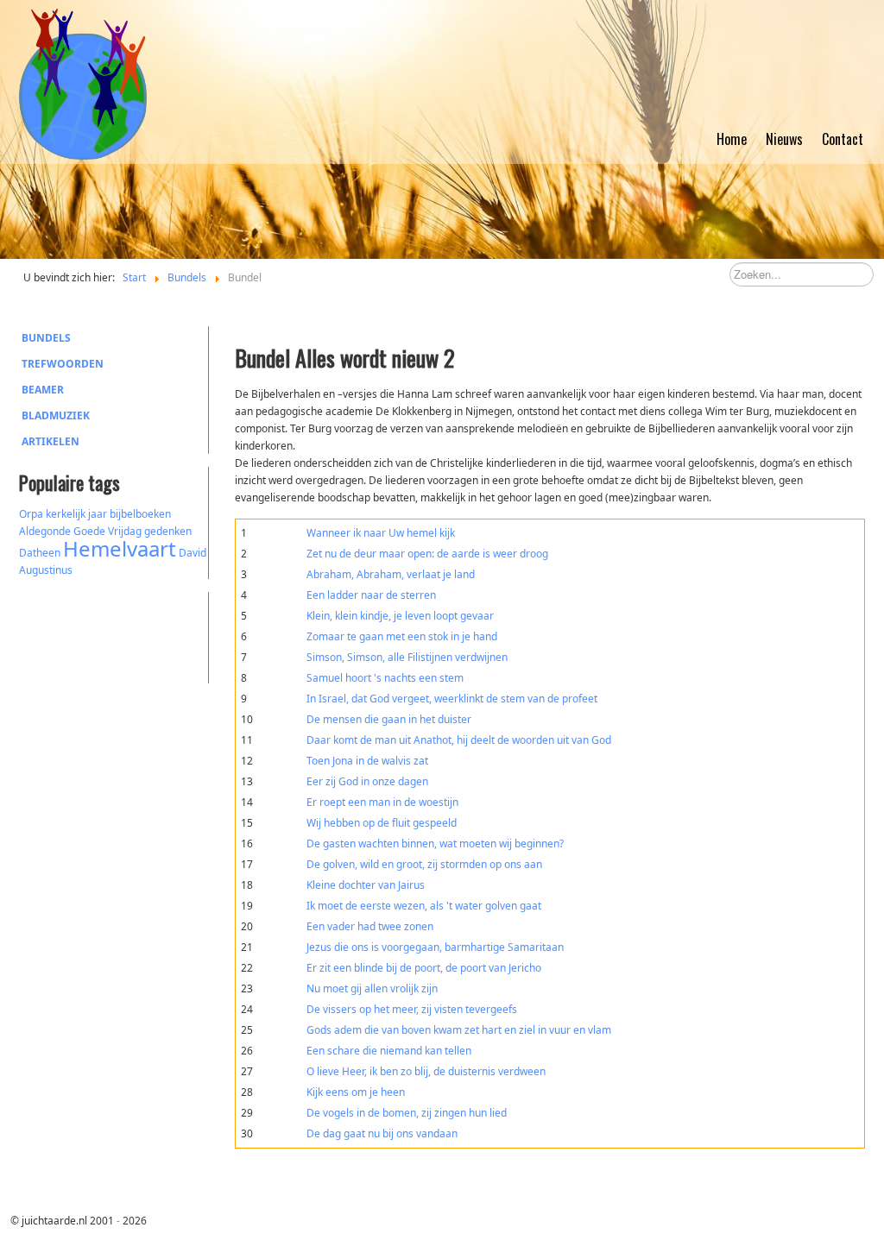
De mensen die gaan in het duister (388, 719)
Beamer (43, 389)
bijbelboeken (140, 514)
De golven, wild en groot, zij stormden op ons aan (424, 864)
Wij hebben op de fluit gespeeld (381, 822)
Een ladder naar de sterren (371, 595)
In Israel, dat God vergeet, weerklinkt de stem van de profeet (451, 698)
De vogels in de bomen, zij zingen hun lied (406, 1112)
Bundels (46, 337)
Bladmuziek (56, 415)
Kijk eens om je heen (355, 1092)
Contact (842, 139)
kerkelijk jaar (76, 514)
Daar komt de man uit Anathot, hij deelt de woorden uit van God (458, 740)
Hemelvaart (119, 548)
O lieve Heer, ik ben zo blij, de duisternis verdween (426, 1071)
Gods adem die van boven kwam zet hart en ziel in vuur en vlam (458, 1030)
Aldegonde (45, 531)
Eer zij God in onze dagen (367, 781)
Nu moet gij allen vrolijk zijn (372, 988)
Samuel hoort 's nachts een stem (385, 677)
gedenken (168, 531)
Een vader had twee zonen (369, 926)
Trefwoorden (63, 363)
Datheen (39, 552)
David (192, 552)
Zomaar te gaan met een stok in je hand (401, 636)
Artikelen (50, 441)
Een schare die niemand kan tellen (388, 1050)
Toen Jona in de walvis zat (367, 760)
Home (732, 139)
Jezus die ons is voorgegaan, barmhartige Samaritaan (435, 947)
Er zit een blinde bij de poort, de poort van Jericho (423, 967)
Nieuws (784, 139)
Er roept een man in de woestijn (382, 802)
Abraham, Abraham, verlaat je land (390, 574)
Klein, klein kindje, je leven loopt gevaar (400, 615)
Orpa (31, 514)
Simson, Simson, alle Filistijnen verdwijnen (407, 657)
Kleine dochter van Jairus (365, 885)
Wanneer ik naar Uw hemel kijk (380, 533)
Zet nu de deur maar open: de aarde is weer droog (427, 553)
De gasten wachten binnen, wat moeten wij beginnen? (435, 843)
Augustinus (46, 570)
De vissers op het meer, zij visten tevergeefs (411, 1009)
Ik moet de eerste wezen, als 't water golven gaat (423, 905)
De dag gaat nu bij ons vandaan (382, 1133)
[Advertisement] (114, 635)
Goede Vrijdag (107, 531)
